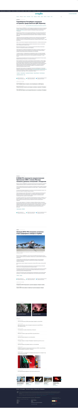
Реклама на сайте (37, 389)
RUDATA (32, 401)
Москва (39, 16)
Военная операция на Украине (29, 383)
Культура (35, 16)
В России (21, 16)
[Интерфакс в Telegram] (32, 404)
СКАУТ (17, 401)
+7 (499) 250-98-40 (39, 395)
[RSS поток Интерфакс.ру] (35, 404)
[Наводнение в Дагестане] (48, 381)
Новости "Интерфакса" (34, 400)
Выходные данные (54, 403)
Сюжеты (48, 16)
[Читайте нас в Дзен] (31, 404)
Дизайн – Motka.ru (54, 404)
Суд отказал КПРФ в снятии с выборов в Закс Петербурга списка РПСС (36, 25)
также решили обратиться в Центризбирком (40, 69)
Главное (17, 16)
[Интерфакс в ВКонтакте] (34, 404)
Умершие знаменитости (39, 382)
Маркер (18, 402)
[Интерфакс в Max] (36, 404)
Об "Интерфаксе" (22, 389)
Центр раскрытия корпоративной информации (36, 402)
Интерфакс (39, 14)
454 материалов (37, 383)
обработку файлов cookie (51, 394)
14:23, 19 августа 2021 (22, 19)
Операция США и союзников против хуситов (56, 383)
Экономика (28, 16)
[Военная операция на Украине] (30, 381)
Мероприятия (42, 389)
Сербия (21, 275)
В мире (25, 16)
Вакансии (32, 389)
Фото (51, 16)
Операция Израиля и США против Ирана (20, 383)
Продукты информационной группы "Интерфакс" (29, 397)
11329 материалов (28, 384)
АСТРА (17, 403)
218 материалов (55, 385)
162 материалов (46, 384)
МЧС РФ (18, 275)
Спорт (32, 16)
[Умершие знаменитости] (39, 381)
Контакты (17, 389)
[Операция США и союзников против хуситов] (57, 381)
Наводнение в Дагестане (46, 383)
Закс (24, 74)
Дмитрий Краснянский (20, 74)
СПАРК (17, 400)
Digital (42, 16)
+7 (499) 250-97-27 (44, 395)
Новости (45, 16)
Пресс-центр (28, 389)
